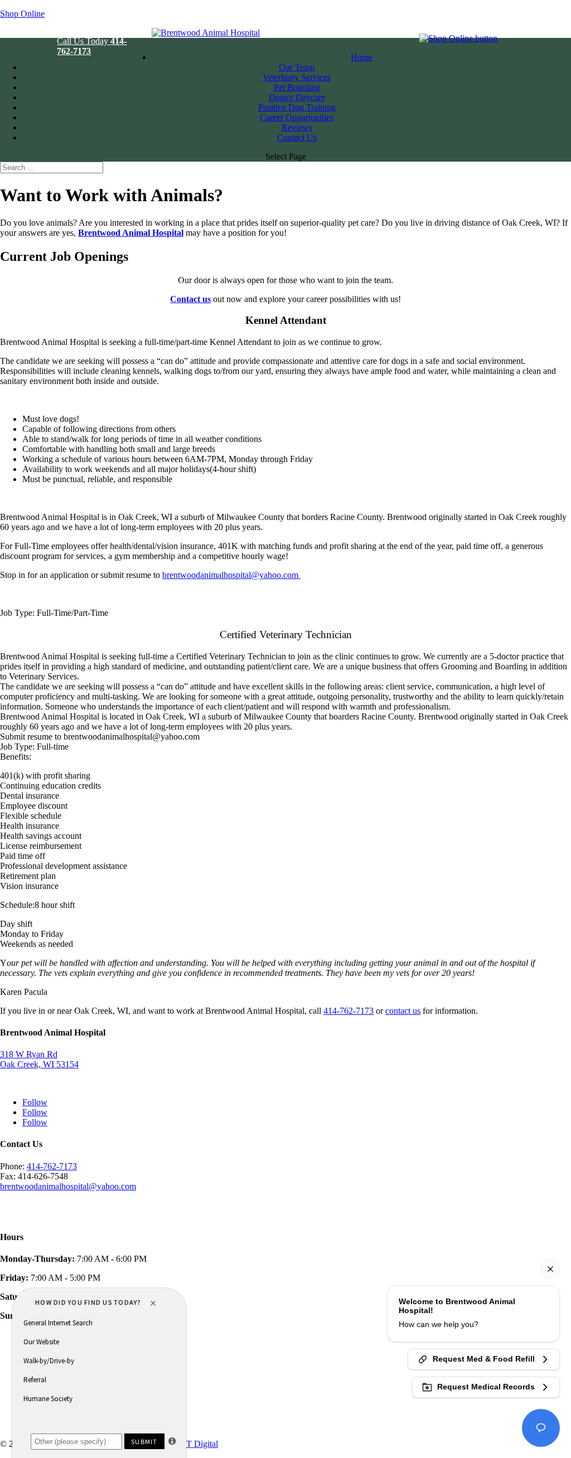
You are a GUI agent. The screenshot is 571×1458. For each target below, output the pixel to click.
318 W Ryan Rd (28, 1054)
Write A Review (28, 1205)
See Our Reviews (31, 1215)
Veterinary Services (297, 77)
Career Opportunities (296, 117)
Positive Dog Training (297, 107)
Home (361, 57)
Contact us (190, 299)
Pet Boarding (297, 87)
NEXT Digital (192, 1444)
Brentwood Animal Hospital (130, 232)
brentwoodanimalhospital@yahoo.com (68, 1186)
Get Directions (25, 1083)
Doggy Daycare (297, 97)
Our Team (296, 67)
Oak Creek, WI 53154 (39, 1064)
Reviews (297, 127)
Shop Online (22, 13)
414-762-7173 (348, 1010)
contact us (402, 1010)
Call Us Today (92, 46)
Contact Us (297, 137)
